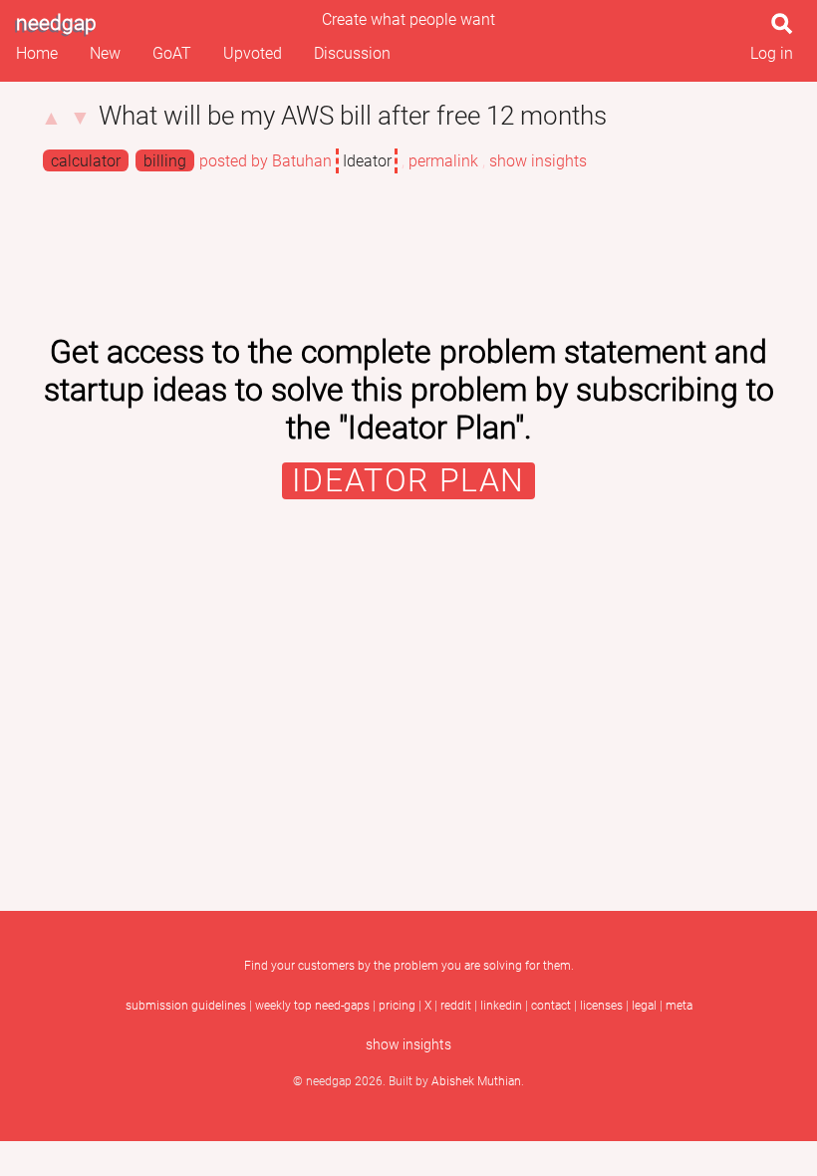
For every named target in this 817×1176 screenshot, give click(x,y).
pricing (397, 1006)
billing (164, 160)
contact (551, 1006)
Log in (771, 53)
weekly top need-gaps (312, 1006)
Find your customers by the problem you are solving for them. (409, 966)
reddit (455, 1006)
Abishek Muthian (476, 1081)
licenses (601, 1006)
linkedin (501, 1006)
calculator (86, 160)
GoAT (171, 53)
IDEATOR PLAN (408, 480)
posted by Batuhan (265, 160)
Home (37, 53)
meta (679, 1006)
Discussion (352, 53)
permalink (443, 160)
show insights (538, 160)
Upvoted (252, 53)
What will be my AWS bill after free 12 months (353, 116)
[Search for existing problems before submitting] (786, 29)
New (105, 53)
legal (644, 1006)
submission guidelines (186, 1006)
